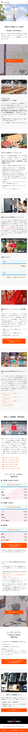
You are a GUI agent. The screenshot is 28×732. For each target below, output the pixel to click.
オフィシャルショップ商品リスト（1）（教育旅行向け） (12, 394)
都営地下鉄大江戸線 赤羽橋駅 (11, 457)
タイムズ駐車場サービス (14, 710)
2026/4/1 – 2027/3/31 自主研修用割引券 (15, 545)
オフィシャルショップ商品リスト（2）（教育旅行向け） (12, 397)
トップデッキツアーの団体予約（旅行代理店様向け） (13, 661)
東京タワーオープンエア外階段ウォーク (14, 341)
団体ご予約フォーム (14, 61)
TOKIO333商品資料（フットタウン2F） (8, 405)
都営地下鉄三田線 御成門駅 (11, 462)
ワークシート (6, 227)
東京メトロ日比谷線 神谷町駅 (11, 460)
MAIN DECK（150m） (14, 485)
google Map (7, 188)
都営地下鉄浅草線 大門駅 (10, 466)
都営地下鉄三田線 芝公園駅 (11, 464)
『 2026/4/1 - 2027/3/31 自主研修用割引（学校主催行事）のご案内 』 (14, 575)
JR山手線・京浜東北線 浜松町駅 (12, 468)
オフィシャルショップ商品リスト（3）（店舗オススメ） (12, 401)
